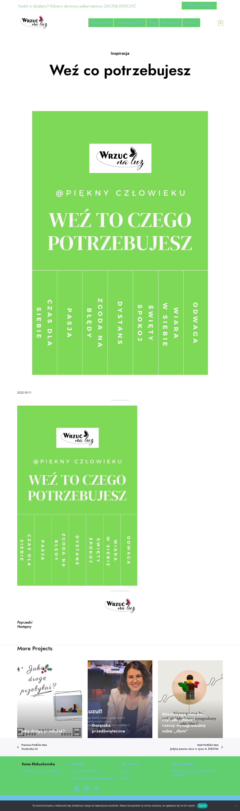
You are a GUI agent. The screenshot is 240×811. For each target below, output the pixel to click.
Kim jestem (170, 22)
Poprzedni (24, 622)
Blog (152, 22)
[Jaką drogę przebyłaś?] (49, 699)
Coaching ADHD (129, 22)
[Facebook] (86, 788)
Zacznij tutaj (101, 22)
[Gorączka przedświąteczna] (120, 699)
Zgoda (202, 805)
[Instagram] (96, 788)
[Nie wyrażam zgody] (235, 805)
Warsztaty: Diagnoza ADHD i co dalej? (193, 773)
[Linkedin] (77, 788)
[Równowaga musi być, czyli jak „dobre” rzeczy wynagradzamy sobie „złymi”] (190, 699)
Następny (24, 626)
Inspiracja (120, 53)
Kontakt (191, 22)
